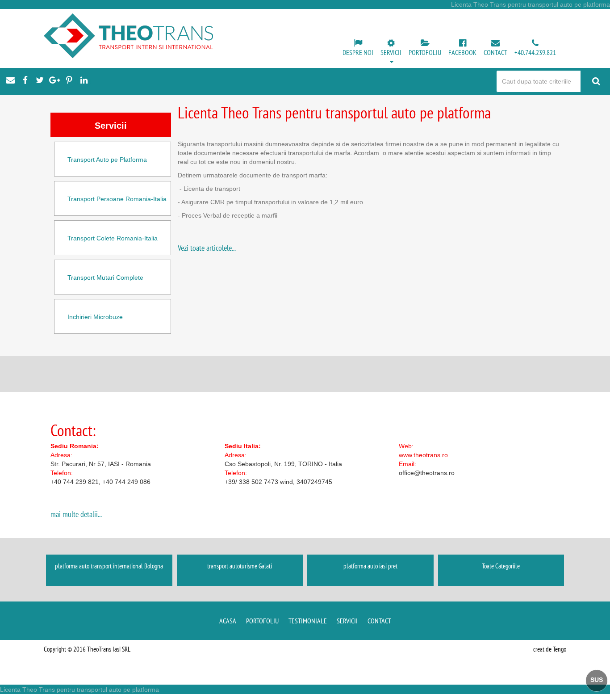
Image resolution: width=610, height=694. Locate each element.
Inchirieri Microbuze (95, 316)
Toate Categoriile (501, 566)
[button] (391, 52)
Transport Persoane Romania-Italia (117, 198)
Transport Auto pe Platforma (107, 159)
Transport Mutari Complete (105, 277)
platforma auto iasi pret (370, 566)
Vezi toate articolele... (207, 248)
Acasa (227, 620)
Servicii (347, 620)
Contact (379, 620)
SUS (596, 679)
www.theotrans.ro (423, 454)
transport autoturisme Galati (239, 566)
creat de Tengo (549, 649)
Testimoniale (307, 620)
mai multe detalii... (76, 514)
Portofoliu (262, 620)
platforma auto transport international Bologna (109, 566)
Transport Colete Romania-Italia (112, 238)
